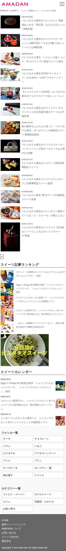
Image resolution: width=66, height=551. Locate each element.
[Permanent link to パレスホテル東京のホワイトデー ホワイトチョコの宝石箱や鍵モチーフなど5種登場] (10, 113)
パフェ (6, 446)
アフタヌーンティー (45, 453)
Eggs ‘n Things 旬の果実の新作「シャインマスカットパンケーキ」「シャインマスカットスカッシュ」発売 (40, 288)
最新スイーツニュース (14, 524)
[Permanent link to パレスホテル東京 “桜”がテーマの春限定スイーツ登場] (10, 201)
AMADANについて (11, 528)
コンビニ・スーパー (14, 494)
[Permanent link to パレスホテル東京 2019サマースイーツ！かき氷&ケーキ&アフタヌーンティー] (10, 79)
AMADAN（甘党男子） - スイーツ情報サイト (19, 10)
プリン (38, 460)
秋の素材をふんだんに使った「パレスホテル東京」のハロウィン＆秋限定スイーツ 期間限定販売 (43, 130)
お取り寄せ (9, 508)
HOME (5, 520)
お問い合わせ (9, 532)
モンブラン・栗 (43, 468)
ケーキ (6, 438)
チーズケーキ (10, 468)
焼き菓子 (8, 475)
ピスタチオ (9, 453)
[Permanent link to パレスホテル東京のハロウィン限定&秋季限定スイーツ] (10, 168)
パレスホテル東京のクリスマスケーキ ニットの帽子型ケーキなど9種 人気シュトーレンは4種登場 (43, 43)
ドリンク (39, 475)
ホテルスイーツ (43, 494)
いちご (38, 446)
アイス (6, 460)
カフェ (6, 501)
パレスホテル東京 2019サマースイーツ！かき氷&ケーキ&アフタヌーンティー (42, 77)
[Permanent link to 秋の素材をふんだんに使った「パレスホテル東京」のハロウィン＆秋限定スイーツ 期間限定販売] (10, 132)
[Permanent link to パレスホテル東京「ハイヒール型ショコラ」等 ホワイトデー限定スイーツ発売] (10, 63)
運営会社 (6, 541)
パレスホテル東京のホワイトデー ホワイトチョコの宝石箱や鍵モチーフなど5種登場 (43, 112)
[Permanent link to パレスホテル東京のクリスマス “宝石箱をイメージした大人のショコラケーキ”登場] (10, 249)
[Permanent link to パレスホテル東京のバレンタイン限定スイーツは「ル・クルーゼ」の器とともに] (10, 217)
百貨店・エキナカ (44, 501)
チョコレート (42, 438)
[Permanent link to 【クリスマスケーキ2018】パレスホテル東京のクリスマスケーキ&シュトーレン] (10, 97)
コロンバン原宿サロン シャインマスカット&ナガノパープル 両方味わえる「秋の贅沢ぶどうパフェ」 (28, 404)
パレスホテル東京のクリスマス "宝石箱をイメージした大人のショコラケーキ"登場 (43, 231)
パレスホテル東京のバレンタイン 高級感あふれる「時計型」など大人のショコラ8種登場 (43, 24)
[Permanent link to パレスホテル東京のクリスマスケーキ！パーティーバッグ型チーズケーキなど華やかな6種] (10, 150)
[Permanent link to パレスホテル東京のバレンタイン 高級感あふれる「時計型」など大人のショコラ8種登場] (10, 26)
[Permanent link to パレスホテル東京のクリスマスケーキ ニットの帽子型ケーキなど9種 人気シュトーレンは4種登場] (10, 44)
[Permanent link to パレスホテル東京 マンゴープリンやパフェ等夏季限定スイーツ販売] (10, 185)
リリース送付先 (10, 536)
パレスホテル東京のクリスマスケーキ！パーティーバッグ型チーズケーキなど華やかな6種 (43, 148)
